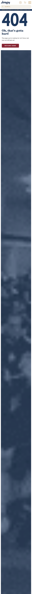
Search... (8, 6)
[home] (5, 2)
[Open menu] (29, 2)
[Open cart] (24, 2)
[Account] (20, 2)
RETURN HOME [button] (10, 45)
